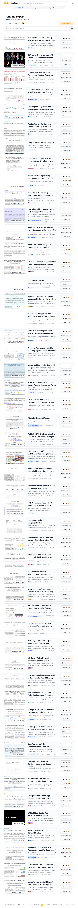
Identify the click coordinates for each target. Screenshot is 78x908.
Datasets (54, 905)
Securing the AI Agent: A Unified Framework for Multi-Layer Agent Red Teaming (41, 108)
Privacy (25, 905)
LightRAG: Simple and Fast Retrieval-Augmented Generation (41, 762)
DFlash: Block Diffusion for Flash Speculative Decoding (39, 573)
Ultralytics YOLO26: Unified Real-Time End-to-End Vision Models (41, 710)
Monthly (17, 23)
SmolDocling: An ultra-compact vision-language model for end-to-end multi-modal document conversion (42, 228)
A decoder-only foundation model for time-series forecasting (41, 486)
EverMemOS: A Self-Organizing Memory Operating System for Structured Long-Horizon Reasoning (40, 538)
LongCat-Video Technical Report (41, 142)
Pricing (67, 905)
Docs (72, 905)
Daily (6, 23)
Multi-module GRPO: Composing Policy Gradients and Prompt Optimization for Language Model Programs (41, 693)
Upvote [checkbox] (66, 39)
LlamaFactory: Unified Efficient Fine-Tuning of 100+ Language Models (40, 883)
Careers (36, 905)
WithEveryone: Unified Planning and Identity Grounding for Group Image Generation (41, 452)
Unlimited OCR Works (36, 280)
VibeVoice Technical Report (39, 418)
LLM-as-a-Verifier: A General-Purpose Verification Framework (41, 73)
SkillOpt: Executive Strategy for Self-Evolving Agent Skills (39, 796)
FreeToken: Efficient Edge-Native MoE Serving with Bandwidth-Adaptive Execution (41, 210)
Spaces (61, 905)
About (30, 905)
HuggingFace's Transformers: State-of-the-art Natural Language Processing (42, 728)
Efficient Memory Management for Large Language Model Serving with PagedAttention (42, 263)
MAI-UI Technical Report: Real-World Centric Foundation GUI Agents (40, 504)
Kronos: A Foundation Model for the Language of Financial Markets (42, 349)
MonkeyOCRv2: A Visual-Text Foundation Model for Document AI (42, 848)
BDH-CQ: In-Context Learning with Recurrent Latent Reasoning (41, 39)
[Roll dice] (72, 28)
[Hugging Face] (42, 904)
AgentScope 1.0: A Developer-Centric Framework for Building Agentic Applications (40, 590)
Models (48, 905)
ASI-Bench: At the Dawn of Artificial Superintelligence (38, 659)
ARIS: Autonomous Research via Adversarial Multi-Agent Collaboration (39, 606)
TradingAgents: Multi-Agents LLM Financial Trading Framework (41, 125)
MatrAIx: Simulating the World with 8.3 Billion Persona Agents (40, 331)
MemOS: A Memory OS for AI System (35, 831)
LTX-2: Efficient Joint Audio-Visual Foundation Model (39, 814)
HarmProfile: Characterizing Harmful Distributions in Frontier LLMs (41, 780)
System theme (11, 905)
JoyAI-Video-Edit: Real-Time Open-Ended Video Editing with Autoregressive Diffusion (40, 555)
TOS (19, 905)
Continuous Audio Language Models (35, 521)
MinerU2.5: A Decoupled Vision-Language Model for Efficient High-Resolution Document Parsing (42, 297)
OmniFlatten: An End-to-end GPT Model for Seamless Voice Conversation (40, 624)
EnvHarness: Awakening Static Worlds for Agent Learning (40, 245)
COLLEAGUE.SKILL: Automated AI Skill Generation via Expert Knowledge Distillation (40, 90)
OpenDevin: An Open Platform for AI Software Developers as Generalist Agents (40, 159)
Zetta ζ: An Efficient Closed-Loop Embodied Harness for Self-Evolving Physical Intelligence (41, 401)
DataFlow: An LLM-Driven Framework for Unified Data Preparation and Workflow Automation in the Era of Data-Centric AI (40, 745)
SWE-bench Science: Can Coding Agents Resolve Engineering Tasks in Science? (41, 383)
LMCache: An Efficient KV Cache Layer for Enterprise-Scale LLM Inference (40, 866)
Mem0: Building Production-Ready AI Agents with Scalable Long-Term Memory (42, 366)
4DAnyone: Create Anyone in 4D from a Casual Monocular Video (40, 56)
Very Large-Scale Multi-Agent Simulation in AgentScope (39, 642)
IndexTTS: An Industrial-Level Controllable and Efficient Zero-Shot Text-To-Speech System (40, 469)
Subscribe (56, 8)
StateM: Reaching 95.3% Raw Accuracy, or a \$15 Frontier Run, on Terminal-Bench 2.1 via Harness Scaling (42, 314)
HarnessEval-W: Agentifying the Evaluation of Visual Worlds (40, 176)
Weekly (11, 23)
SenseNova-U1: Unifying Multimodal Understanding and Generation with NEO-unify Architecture (40, 194)
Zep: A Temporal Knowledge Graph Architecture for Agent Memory (41, 676)
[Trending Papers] (23, 23)
